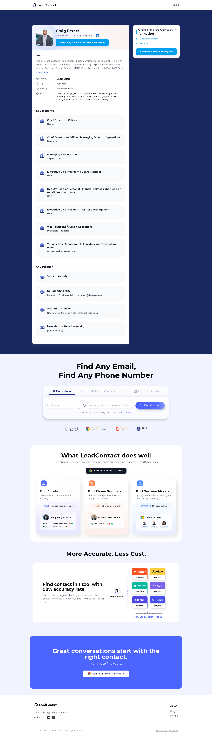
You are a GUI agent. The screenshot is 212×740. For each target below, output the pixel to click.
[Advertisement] (106, 17)
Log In (176, 5)
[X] (53, 717)
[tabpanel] (106, 408)
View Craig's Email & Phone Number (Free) (82, 42)
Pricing (174, 715)
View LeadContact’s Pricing (148, 617)
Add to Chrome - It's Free (108, 470)
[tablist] (106, 391)
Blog (172, 711)
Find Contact (152, 405)
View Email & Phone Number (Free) (156, 52)
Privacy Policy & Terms (167, 730)
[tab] (62, 391)
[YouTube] (48, 717)
